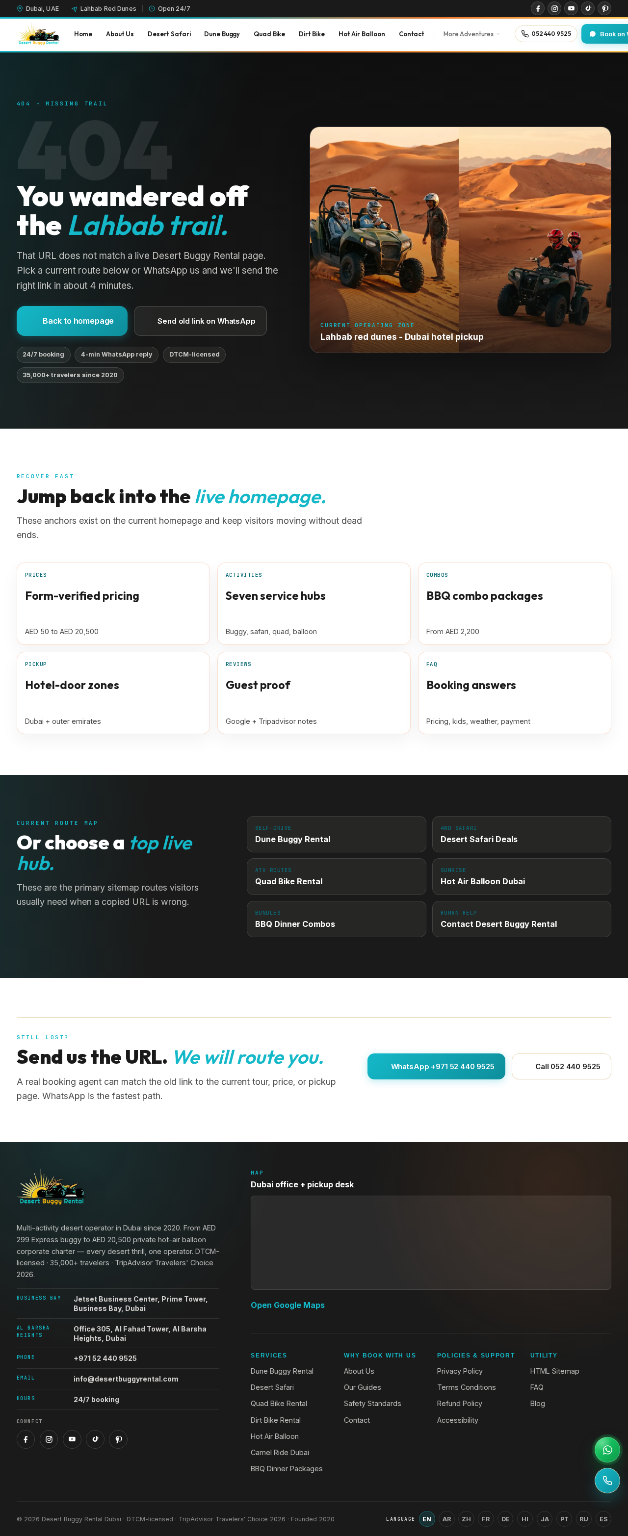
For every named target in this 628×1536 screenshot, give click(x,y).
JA (545, 1519)
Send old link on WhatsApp (206, 321)
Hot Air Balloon (275, 1436)
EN (426, 1519)
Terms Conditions (466, 1387)
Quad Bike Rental (279, 1403)
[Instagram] (554, 8)
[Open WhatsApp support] (607, 1449)
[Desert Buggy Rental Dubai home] (38, 34)
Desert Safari (272, 1387)
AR (447, 1519)
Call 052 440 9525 (567, 1066)
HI (525, 1519)
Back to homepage (78, 321)
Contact (357, 1420)
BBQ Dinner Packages (287, 1468)
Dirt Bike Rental (276, 1420)
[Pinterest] (604, 8)
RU (583, 1519)
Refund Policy (459, 1403)
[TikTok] (588, 8)
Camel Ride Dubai (280, 1452)
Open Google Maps (288, 1305)
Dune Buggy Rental (282, 1371)
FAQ (537, 1387)
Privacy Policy (460, 1371)
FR (486, 1519)
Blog (537, 1403)
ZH (466, 1519)
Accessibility (457, 1420)
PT (564, 1519)
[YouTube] (571, 8)
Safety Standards (372, 1403)
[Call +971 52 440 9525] (607, 1480)
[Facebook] (538, 8)
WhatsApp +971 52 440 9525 (443, 1066)
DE (505, 1519)
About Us (359, 1371)
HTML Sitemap (554, 1371)
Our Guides (362, 1387)
